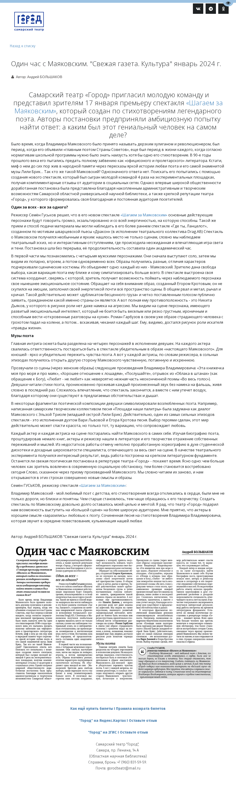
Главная (97, 28)
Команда (139, 28)
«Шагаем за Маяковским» (144, 214)
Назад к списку (22, 46)
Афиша (116, 28)
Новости (161, 28)
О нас (181, 28)
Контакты (203, 28)
